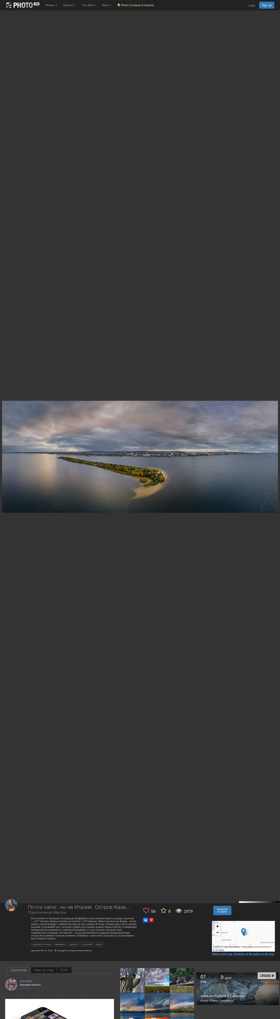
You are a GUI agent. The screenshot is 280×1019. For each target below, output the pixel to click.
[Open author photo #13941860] (157, 980)
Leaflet (216, 946)
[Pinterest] (151, 920)
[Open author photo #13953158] (132, 980)
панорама (60, 944)
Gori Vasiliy (26, 980)
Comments (18, 970)
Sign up (267, 5)
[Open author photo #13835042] (182, 1005)
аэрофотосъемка (42, 944)
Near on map (44, 970)
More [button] (106, 5)
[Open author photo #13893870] (132, 1005)
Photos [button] (50, 5)
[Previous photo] (3, 443)
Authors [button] (68, 5)
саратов (73, 944)
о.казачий (87, 944)
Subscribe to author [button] (222, 910)
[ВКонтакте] (145, 920)
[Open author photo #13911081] (182, 980)
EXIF (64, 970)
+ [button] (217, 926)
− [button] (217, 932)
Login (251, 5)
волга (98, 944)
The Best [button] (88, 5)
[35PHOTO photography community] (22, 5)
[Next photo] (275, 443)
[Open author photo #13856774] (157, 1005)
